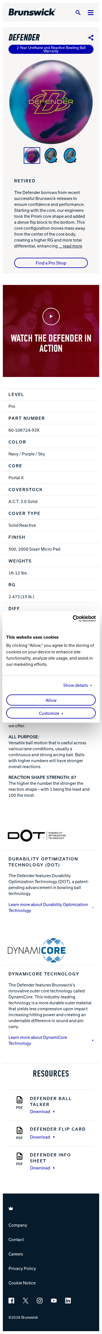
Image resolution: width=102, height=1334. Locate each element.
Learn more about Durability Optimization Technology (48, 907)
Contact (16, 1239)
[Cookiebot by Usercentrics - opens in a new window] (72, 618)
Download (40, 1111)
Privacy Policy (22, 1268)
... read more (70, 246)
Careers (15, 1254)
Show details (75, 685)
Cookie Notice (22, 1283)
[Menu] (91, 12)
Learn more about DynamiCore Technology (37, 1040)
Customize (49, 713)
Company (17, 1225)
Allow (51, 700)
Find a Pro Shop (51, 263)
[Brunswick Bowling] (32, 12)
